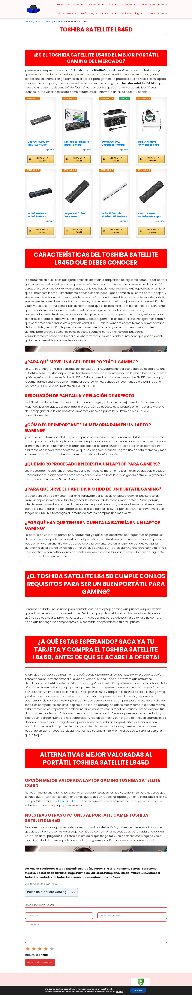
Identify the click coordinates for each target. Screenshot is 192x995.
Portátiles (127, 4)
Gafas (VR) (87, 13)
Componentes (155, 13)
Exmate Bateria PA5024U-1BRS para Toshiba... (151, 215)
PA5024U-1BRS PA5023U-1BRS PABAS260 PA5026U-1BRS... (40, 215)
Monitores (74, 4)
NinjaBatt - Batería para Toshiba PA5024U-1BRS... (76, 143)
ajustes (119, 991)
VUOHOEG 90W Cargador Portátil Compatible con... (113, 143)
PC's (111, 4)
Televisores (94, 4)
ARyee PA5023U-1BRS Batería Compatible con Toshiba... (74, 215)
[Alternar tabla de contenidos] (71, 892)
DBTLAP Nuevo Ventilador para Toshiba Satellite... (150, 143)
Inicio (60, 4)
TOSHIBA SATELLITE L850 (68, 801)
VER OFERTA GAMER (42, 159)
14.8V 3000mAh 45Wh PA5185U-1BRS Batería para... (114, 215)
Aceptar (138, 990)
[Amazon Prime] (49, 150)
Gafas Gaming (130, 13)
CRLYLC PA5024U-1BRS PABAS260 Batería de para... (38, 143)
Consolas (107, 13)
